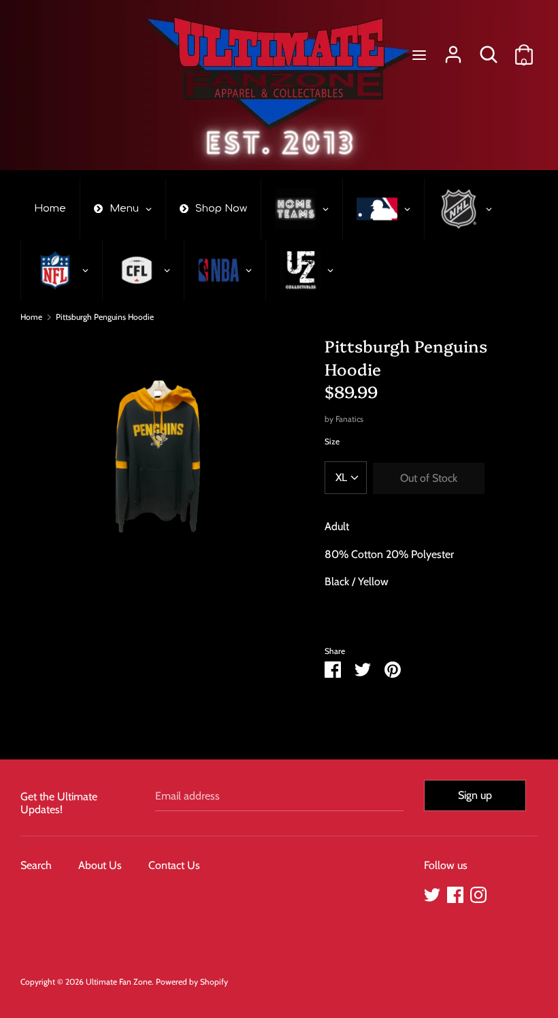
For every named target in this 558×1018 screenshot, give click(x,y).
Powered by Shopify (192, 981)
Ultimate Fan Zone (119, 981)
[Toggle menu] (419, 54)
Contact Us (174, 865)
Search (36, 865)
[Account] (453, 49)
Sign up (475, 795)
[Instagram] (478, 893)
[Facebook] (455, 893)
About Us (100, 865)
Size (332, 441)
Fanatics (349, 419)
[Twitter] (432, 893)
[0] (524, 49)
